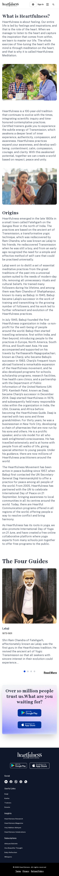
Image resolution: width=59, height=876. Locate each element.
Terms (18, 871)
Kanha (6, 798)
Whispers (8, 857)
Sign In (41, 4)
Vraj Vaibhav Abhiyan (12, 828)
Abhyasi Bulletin (11, 844)
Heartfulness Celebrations (15, 832)
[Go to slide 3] (31, 671)
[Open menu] (47, 4)
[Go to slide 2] (28, 671)
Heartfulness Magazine (13, 823)
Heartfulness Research (13, 819)
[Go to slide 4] (34, 671)
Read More (50, 672)
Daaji (6, 794)
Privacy (26, 871)
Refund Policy (37, 871)
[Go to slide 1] (24, 671)
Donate (7, 807)
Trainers (7, 803)
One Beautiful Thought (13, 848)
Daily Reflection (10, 852)
